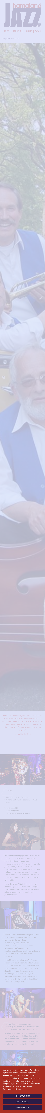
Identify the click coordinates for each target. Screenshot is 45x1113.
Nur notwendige (22, 1096)
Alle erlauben (22, 1107)
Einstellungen (22, 1102)
